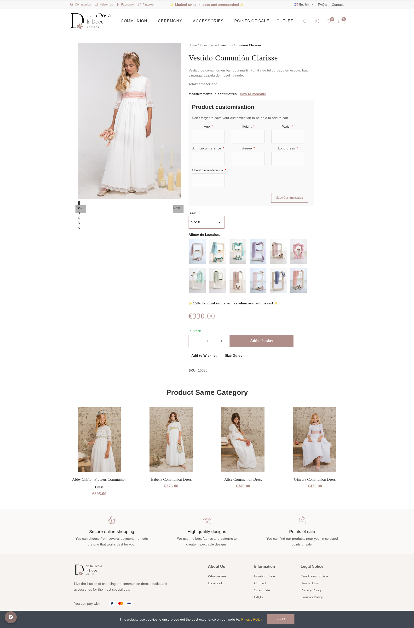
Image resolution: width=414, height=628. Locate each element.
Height (247, 126)
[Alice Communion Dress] (243, 439)
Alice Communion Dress (243, 479)
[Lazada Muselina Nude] (298, 280)
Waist (286, 126)
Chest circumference (208, 170)
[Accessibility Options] (11, 617)
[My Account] (317, 21)
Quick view (119, 425)
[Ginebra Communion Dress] (314, 439)
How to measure (253, 94)
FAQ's (322, 4)
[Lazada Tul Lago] (238, 251)
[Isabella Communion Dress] (171, 439)
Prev (78, 208)
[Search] (305, 21)
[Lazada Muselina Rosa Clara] (258, 280)
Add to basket (261, 341)
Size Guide (233, 355)
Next (176, 208)
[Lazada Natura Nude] (238, 280)
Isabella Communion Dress (171, 479)
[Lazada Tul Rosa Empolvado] (278, 251)
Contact (338, 4)
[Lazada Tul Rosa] (298, 251)
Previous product (298, 45)
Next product (310, 45)
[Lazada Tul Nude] (197, 251)
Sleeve (247, 148)
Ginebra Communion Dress (315, 479)
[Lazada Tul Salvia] (217, 251)
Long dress (287, 148)
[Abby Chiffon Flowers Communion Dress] (99, 439)
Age (207, 126)
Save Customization (289, 197)
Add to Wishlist (204, 355)
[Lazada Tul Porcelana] (278, 280)
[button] (54, 459)
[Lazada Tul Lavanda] (258, 251)
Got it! (280, 619)
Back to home (304, 45)
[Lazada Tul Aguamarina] (197, 280)
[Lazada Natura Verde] (217, 280)
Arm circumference (207, 148)
